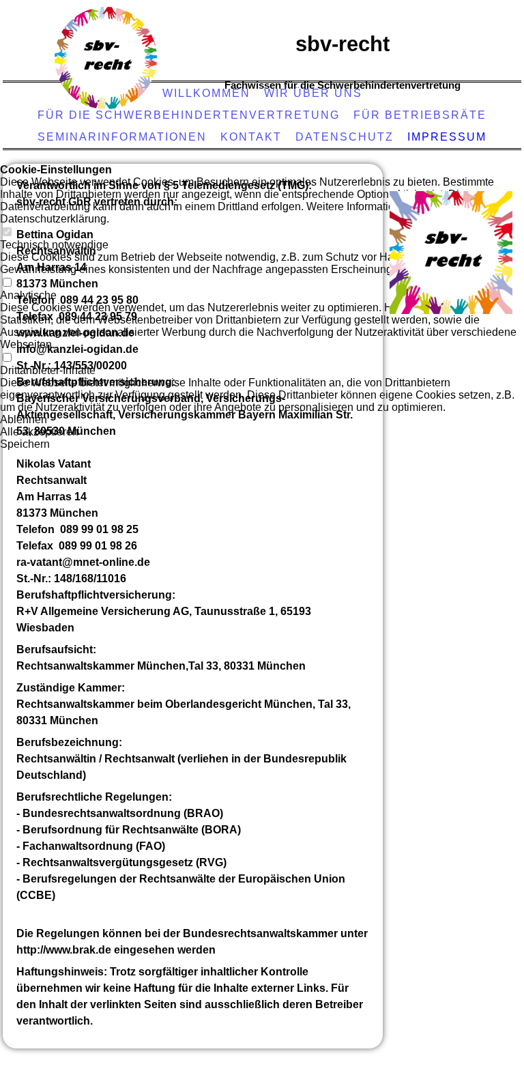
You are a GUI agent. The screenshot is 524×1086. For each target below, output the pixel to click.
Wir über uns (313, 93)
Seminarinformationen (122, 137)
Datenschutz (344, 137)
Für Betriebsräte (419, 115)
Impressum (446, 137)
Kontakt (251, 137)
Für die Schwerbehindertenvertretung (189, 115)
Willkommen (206, 93)
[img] (106, 58)
